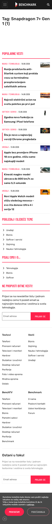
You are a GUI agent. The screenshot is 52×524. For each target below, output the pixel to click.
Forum (31, 413)
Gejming (10, 244)
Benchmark (8, 441)
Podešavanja (38, 511)
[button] (5, 4)
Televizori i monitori (12, 351)
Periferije (6, 369)
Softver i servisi (9, 112)
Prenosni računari (11, 346)
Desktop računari (11, 365)
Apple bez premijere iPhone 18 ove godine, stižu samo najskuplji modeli (21, 157)
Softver (10, 277)
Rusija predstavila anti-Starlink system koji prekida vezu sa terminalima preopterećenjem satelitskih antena (21, 78)
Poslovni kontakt (36, 403)
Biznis (9, 235)
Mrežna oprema (10, 379)
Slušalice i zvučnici (12, 360)
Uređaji (5, 147)
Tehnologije (12, 268)
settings (30, 504)
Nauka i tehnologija (11, 64)
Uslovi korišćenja (36, 408)
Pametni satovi (9, 418)
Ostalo (5, 383)
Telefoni (6, 341)
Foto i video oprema (12, 374)
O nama (32, 399)
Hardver (6, 355)
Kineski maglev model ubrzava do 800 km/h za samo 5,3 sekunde (18, 179)
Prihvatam (14, 511)
